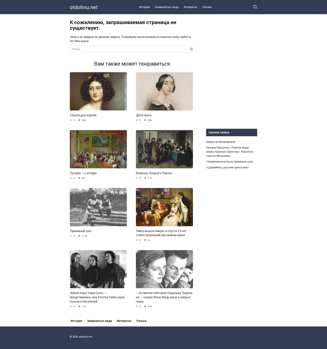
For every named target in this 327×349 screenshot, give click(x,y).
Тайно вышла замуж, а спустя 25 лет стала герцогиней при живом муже (161, 233)
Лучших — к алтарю (83, 173)
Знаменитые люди (167, 7)
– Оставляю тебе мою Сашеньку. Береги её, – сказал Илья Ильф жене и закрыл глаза (164, 297)
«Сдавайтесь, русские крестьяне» (227, 167)
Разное (207, 7)
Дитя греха (143, 115)
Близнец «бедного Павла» (154, 173)
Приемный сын (80, 231)
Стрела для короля (83, 115)
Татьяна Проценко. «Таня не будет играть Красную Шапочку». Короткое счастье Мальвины (229, 151)
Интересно (190, 7)
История (144, 7)
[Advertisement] (231, 70)
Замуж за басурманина (220, 141)
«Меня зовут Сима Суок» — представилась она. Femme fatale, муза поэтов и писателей (97, 297)
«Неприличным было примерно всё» (229, 161)
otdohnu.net (84, 7)
